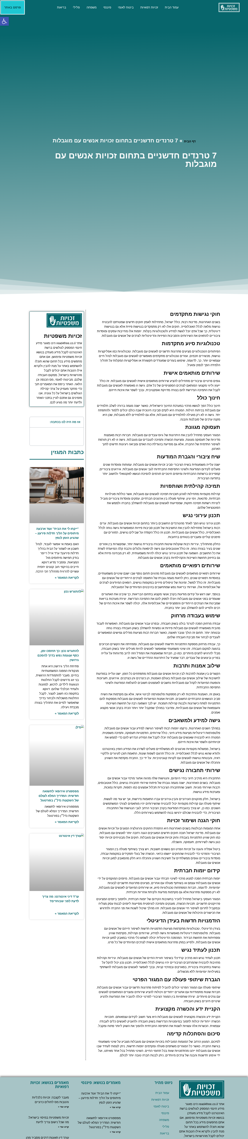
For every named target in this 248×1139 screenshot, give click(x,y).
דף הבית (190, 141)
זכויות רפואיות (149, 7)
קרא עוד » (115, 1107)
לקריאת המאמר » (67, 577)
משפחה (92, 7)
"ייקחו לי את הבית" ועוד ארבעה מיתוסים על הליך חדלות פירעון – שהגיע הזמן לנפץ (57, 533)
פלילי (76, 7)
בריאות (61, 7)
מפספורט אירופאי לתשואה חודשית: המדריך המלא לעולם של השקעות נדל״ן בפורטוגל (59, 796)
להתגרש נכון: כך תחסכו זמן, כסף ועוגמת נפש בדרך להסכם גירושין (58, 655)
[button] (34, 422)
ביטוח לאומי (126, 7)
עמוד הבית (171, 7)
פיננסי (107, 7)
